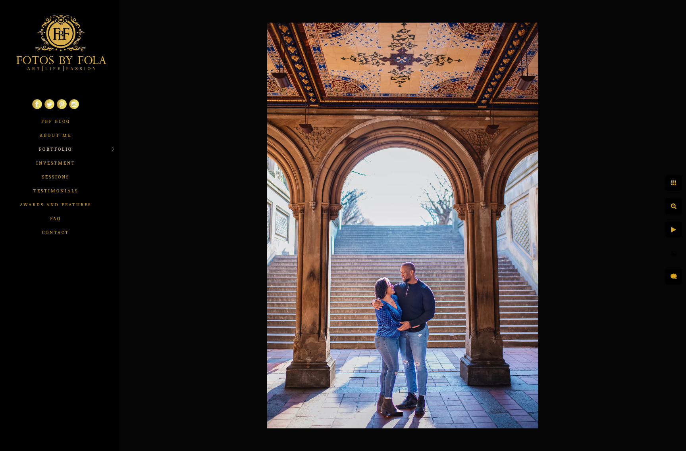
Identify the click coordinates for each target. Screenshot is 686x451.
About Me (55, 135)
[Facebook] (37, 107)
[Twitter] (49, 107)
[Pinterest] (62, 107)
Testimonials (55, 191)
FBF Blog (55, 121)
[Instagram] (74, 107)
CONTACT (55, 232)
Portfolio (55, 149)
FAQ (55, 218)
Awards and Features (55, 204)
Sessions (55, 177)
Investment (55, 163)
